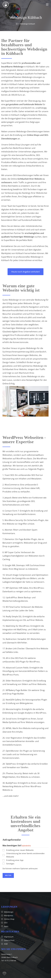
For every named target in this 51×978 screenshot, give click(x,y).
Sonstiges (10, 863)
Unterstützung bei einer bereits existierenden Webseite (25, 855)
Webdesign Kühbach (27, 24)
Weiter (8, 875)
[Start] (17, 24)
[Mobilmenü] (47, 4)
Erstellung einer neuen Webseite (20, 850)
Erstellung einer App (14, 860)
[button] (4, 973)
